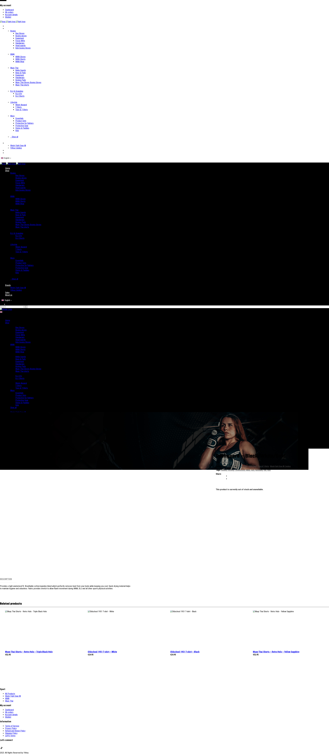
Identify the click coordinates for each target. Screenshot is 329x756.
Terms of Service (12, 726)
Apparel (240, 466)
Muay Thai (9, 701)
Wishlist (8, 17)
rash (252, 470)
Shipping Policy (11, 733)
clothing (231, 470)
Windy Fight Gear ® (13, 696)
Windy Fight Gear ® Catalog (280, 466)
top (265, 470)
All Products (231, 466)
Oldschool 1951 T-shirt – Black (184, 651)
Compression (240, 470)
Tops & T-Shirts (263, 466)
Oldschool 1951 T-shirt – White (102, 651)
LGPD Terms (10, 735)
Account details (11, 14)
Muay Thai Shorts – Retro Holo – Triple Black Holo (29, 651)
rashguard (259, 470)
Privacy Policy (11, 728)
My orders (9, 12)
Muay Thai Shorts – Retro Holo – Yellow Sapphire (276, 651)
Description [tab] (6, 579)
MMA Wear (253, 466)
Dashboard (9, 10)
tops (269, 470)
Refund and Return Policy (15, 731)
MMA (246, 466)
